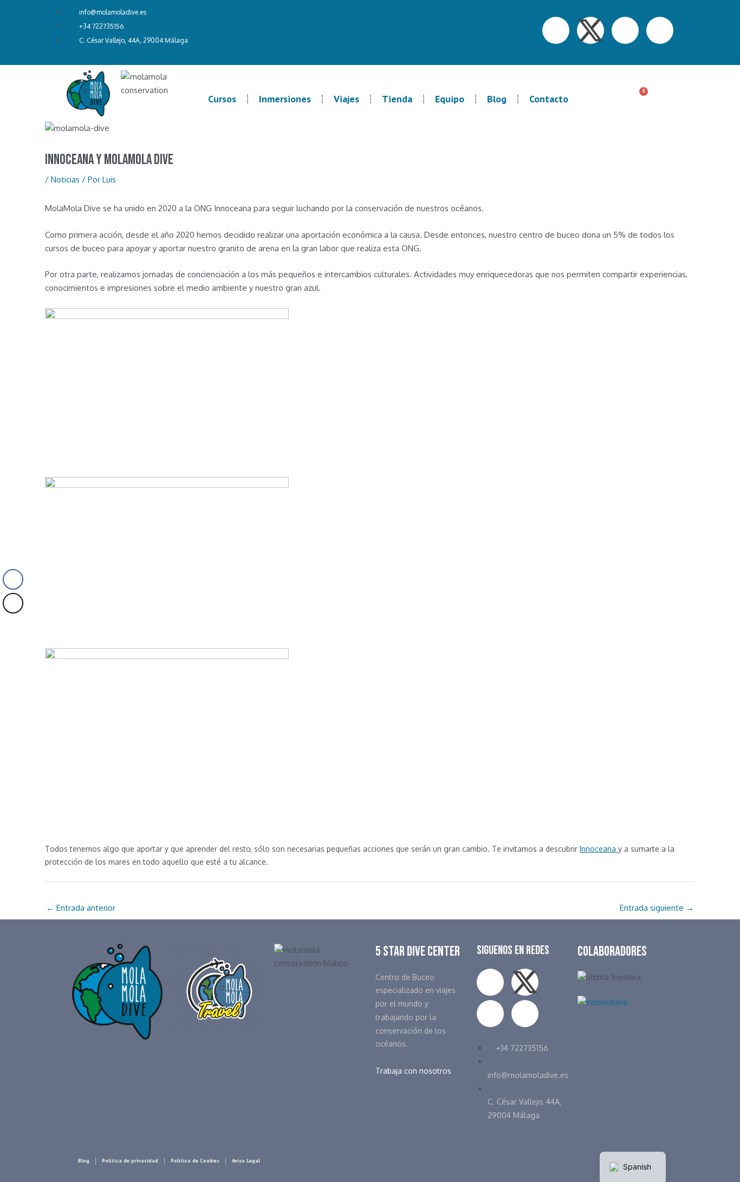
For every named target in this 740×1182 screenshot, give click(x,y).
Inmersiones (285, 99)
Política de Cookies (195, 1160)
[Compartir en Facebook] (13, 579)
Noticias (65, 179)
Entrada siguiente (657, 908)
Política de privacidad (130, 1160)
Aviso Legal (246, 1160)
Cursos (222, 99)
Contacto (548, 99)
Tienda (397, 99)
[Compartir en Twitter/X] (13, 603)
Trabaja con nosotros (413, 1070)
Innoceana (599, 848)
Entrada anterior (80, 908)
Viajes (346, 99)
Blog (497, 99)
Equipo (449, 99)
